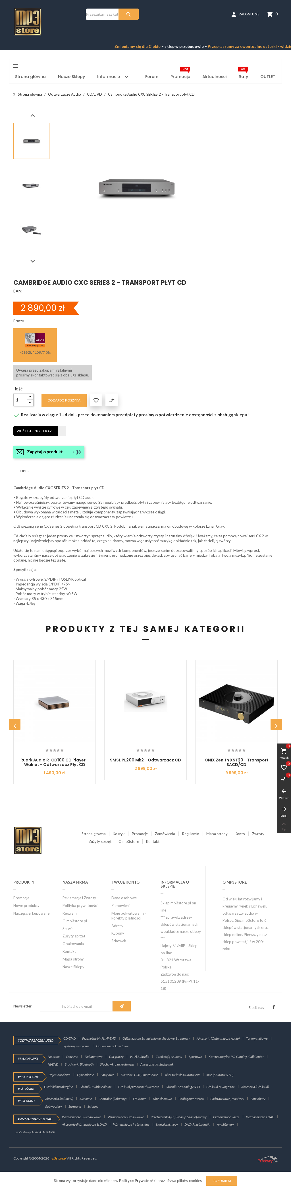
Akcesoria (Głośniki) (255, 1087)
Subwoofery (53, 1106)
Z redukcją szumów (169, 1056)
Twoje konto (125, 882)
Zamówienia (165, 833)
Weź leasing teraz (34, 431)
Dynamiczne (85, 1075)
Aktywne (86, 1099)
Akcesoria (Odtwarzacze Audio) (218, 1038)
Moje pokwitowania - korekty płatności (129, 915)
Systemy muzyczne (76, 1046)
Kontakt (152, 841)
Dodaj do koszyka (64, 400)
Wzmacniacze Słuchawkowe (81, 1117)
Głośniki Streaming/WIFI (183, 1087)
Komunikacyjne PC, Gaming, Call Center (236, 1056)
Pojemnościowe (59, 1075)
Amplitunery (225, 1124)
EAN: (17, 290)
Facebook (274, 1007)
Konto (240, 833)
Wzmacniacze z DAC (260, 1117)
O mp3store (129, 841)
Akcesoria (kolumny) (59, 1099)
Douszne (72, 1056)
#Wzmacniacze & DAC (35, 1119)
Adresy (117, 925)
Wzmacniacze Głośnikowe (126, 1117)
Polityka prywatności (80, 905)
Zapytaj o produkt (45, 451)
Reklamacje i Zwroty (79, 898)
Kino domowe (162, 1099)
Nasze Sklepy (73, 966)
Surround (74, 1106)
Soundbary (258, 1099)
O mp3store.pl (75, 921)
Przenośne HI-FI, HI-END (99, 1038)
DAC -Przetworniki (197, 1124)
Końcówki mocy (167, 1124)
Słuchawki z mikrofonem (117, 1064)
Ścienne (93, 1106)
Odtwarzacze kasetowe (112, 1046)
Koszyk (119, 833)
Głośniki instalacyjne (58, 1087)
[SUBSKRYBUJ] (122, 1006)
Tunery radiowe (257, 1038)
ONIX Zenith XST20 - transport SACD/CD (237, 762)
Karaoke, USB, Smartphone (139, 1075)
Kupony (117, 933)
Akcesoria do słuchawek (157, 1064)
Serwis (68, 928)
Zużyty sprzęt (100, 841)
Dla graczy (116, 1056)
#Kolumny (26, 1101)
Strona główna (94, 833)
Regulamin (190, 833)
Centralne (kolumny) (112, 1099)
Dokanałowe (94, 1056)
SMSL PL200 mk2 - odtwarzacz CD (145, 760)
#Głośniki (26, 1089)
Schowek (118, 941)
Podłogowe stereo (191, 1099)
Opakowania (73, 943)
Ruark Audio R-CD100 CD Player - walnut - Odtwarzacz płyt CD (54, 762)
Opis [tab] (24, 471)
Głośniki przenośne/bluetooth (138, 1087)
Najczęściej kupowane (31, 913)
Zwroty (258, 833)
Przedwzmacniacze (226, 1117)
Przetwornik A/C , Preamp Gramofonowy (179, 1117)
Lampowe (107, 1075)
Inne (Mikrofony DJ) (219, 1075)
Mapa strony (217, 833)
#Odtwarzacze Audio (35, 1040)
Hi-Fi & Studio (139, 1056)
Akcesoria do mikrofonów (182, 1075)
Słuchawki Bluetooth (79, 1064)
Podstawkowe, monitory (227, 1099)
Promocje (140, 833)
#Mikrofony (28, 1077)
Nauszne (54, 1056)
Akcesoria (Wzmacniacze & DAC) (84, 1124)
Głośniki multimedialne (96, 1087)
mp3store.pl (58, 1158)
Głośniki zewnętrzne (220, 1087)
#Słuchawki (28, 1058)
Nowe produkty (26, 905)
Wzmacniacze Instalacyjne (131, 1124)
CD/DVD (69, 1038)
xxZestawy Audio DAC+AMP (35, 1132)
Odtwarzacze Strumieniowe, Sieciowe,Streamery (156, 1038)
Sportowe (195, 1056)
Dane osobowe (124, 898)
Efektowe (139, 1099)
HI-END (53, 1064)
